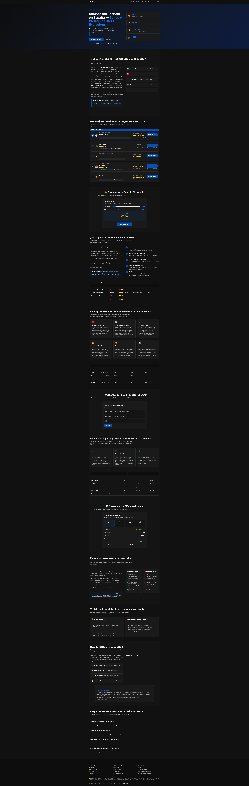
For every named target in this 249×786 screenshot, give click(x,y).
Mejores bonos (116, 767)
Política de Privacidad (93, 783)
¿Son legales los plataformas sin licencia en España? (116, 721)
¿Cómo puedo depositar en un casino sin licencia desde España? (116, 734)
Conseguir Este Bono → (124, 224)
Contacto (91, 773)
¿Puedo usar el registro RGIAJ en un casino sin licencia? (116, 753)
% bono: (106, 209)
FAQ (158, 1)
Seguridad (144, 1)
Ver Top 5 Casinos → (96, 39)
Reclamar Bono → (152, 134)
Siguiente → (108, 425)
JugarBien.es (141, 765)
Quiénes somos (92, 765)
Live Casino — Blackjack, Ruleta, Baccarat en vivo (117, 411)
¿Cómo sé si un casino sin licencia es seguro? (116, 730)
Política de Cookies (109, 783)
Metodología (91, 767)
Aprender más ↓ (108, 39)
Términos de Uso (101, 783)
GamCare (140, 767)
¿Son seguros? (116, 771)
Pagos (154, 1)
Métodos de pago (117, 769)
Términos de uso (92, 771)
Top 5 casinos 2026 (117, 765)
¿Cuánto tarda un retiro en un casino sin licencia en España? (116, 739)
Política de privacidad (93, 769)
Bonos (149, 1)
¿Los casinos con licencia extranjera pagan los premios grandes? (116, 744)
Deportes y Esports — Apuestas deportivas (115, 421)
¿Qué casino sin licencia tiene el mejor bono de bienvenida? (116, 748)
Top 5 (132, 1)
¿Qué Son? (137, 1)
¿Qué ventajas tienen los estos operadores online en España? (116, 725)
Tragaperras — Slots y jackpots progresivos (116, 416)
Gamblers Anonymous (142, 769)
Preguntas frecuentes (118, 773)
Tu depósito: (107, 206)
